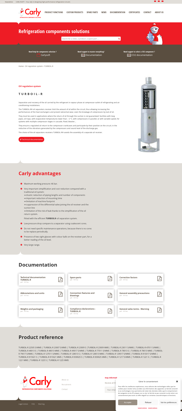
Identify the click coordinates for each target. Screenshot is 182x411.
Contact (147, 12)
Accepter (127, 402)
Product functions (54, 12)
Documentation (117, 12)
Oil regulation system (34, 66)
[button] (177, 381)
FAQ (33, 404)
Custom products (74, 12)
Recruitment (66, 384)
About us (159, 12)
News (103, 12)
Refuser (148, 402)
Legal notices (142, 408)
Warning (41, 404)
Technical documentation (32, 139)
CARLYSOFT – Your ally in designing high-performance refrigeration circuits (43, 2)
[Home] (30, 13)
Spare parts (92, 12)
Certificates (134, 12)
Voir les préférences (169, 402)
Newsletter (9, 2)
